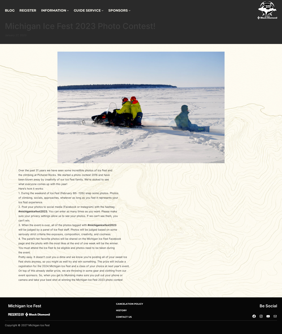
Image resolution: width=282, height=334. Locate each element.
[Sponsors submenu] (130, 10)
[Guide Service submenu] (102, 10)
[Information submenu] (68, 10)
